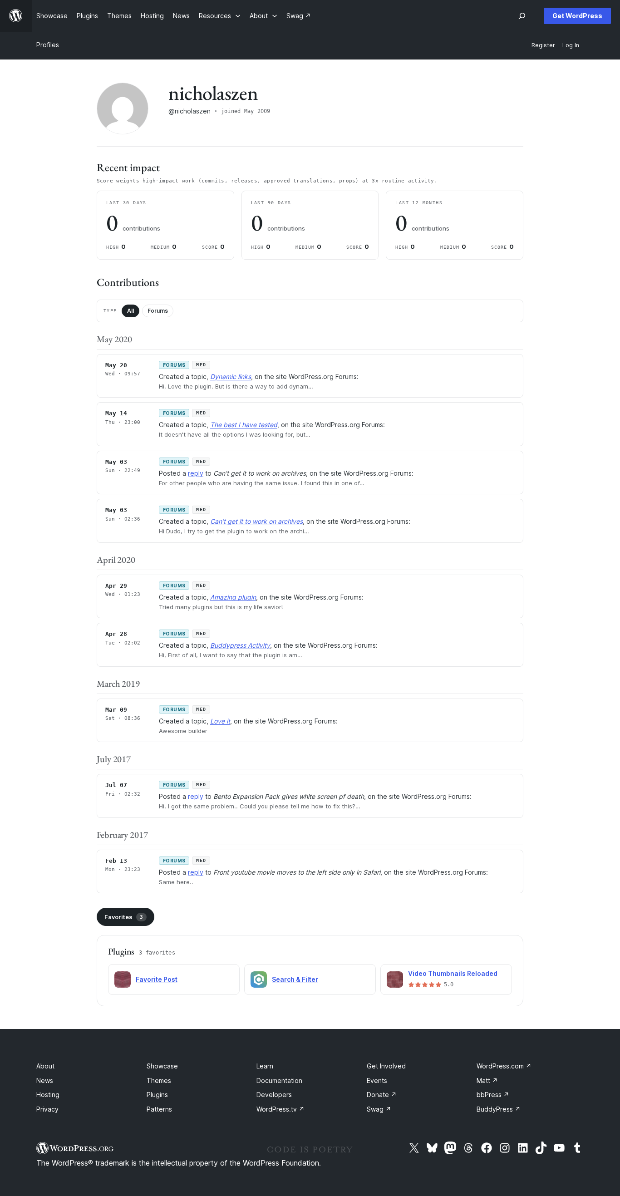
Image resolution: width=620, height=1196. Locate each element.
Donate (382, 1094)
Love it (220, 721)
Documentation (279, 1080)
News (44, 1080)
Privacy (47, 1109)
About (45, 1066)
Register (543, 45)
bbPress (493, 1094)
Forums (158, 310)
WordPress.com (504, 1066)
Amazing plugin (233, 597)
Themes (159, 1080)
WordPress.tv (280, 1109)
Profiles (47, 45)
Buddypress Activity (240, 645)
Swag (379, 1109)
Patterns (159, 1109)
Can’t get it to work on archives (256, 521)
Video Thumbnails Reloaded (452, 973)
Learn (264, 1066)
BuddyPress (499, 1109)
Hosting (47, 1094)
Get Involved (386, 1066)
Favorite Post (156, 979)
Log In (570, 45)
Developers (274, 1094)
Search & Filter (295, 979)
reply (195, 473)
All (130, 310)
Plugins (157, 1094)
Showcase (162, 1066)
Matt (487, 1080)
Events (377, 1080)
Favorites (123, 916)
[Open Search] (522, 16)
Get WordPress (577, 16)
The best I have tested (243, 424)
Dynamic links (230, 376)
